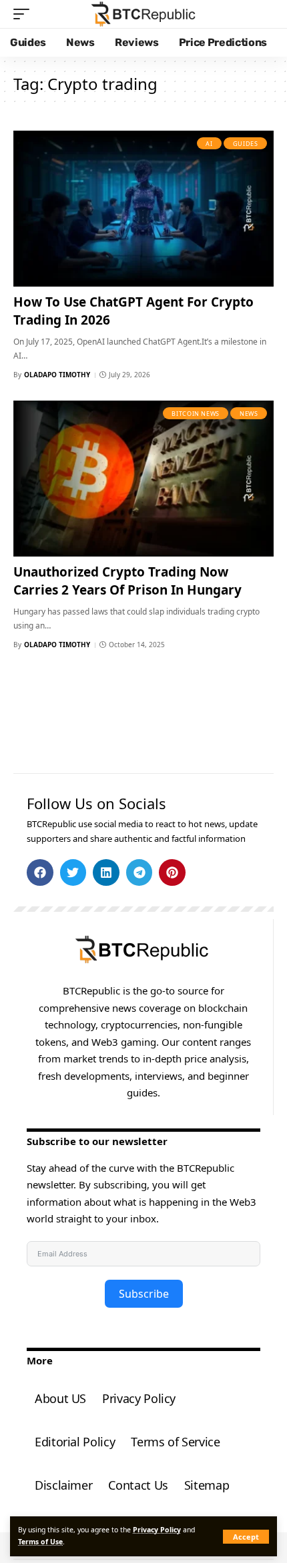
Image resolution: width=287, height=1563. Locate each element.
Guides (245, 143)
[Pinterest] (172, 872)
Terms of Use (40, 1541)
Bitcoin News (196, 413)
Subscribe (144, 1293)
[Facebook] (40, 872)
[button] (246, 1537)
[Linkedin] (106, 872)
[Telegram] (139, 872)
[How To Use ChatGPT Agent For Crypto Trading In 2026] (143, 209)
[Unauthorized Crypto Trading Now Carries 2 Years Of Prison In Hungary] (143, 479)
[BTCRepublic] (143, 14)
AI (209, 143)
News (249, 413)
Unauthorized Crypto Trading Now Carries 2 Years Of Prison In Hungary (127, 581)
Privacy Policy (157, 1529)
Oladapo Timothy (57, 374)
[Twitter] (73, 872)
